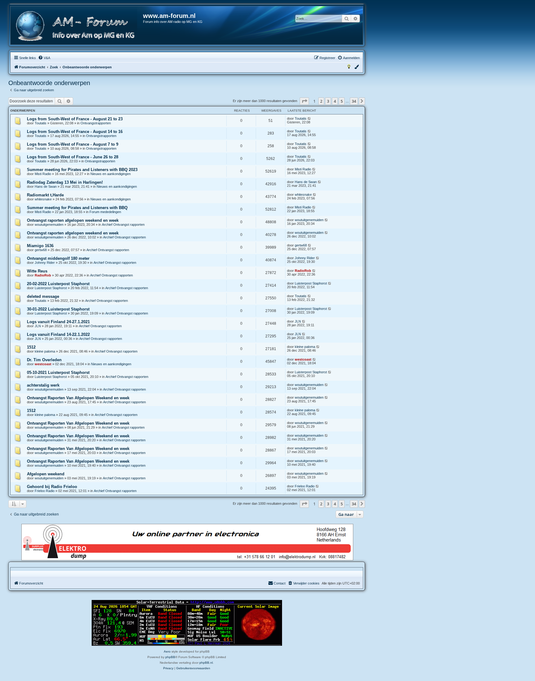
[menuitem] (44, 58)
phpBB (170, 657)
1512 (31, 347)
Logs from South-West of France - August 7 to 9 (72, 144)
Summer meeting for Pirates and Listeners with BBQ (77, 207)
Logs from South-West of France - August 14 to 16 (75, 131)
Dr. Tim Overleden (44, 360)
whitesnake (43, 199)
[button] (304, 101)
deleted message (43, 296)
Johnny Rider (45, 262)
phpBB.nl (206, 662)
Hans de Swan (46, 186)
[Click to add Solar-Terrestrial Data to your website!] (187, 623)
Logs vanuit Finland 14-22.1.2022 (58, 334)
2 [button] (321, 101)
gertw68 (41, 250)
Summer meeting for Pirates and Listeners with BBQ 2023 (82, 169)
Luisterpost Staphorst (51, 288)
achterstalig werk (43, 385)
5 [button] (342, 101)
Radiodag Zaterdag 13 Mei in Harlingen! (65, 182)
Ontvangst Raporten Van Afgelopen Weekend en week (78, 398)
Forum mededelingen (105, 212)
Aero (167, 651)
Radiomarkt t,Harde (45, 195)
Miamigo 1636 (40, 245)
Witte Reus (37, 271)
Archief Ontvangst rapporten (123, 224)
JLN (38, 326)
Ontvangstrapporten (95, 123)
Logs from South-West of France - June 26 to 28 (72, 157)
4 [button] (335, 101)
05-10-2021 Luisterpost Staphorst (58, 372)
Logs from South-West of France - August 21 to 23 (75, 119)
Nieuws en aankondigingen (110, 174)
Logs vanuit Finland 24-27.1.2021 (58, 321)
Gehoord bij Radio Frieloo (52, 486)
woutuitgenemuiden (49, 224)
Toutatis (40, 123)
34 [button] (354, 101)
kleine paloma (45, 351)
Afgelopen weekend (45, 474)
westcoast (43, 364)
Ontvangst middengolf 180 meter (58, 258)
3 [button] (328, 101)
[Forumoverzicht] (77, 26)
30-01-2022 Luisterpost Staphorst (58, 309)
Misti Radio (43, 174)
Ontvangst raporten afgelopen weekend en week (73, 220)
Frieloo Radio (44, 491)
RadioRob (43, 275)
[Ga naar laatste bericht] (309, 118)
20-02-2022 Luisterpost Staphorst (58, 283)
